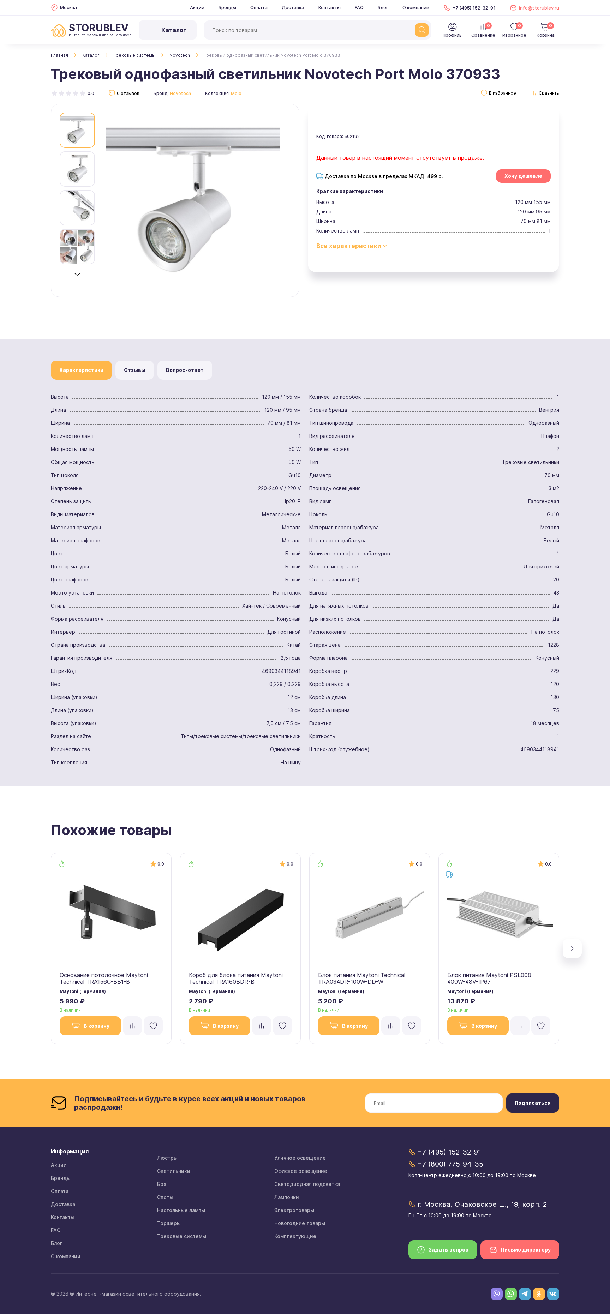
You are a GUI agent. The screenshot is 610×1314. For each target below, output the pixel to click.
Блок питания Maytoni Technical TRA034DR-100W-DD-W (361, 978)
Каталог (91, 55)
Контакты (329, 7)
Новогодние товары (299, 1223)
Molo (236, 93)
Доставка (293, 7)
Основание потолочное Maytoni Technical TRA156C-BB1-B (104, 978)
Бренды (227, 7)
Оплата (259, 7)
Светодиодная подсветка (307, 1184)
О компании (415, 7)
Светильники (173, 1171)
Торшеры (169, 1223)
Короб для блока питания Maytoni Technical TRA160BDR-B (236, 978)
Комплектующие (295, 1236)
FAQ (359, 7)
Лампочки (286, 1197)
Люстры (167, 1158)
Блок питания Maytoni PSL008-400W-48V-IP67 (490, 978)
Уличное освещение (300, 1158)
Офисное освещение (300, 1171)
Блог (383, 7)
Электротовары (294, 1210)
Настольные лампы (181, 1210)
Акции (197, 7)
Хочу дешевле (523, 176)
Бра (161, 1184)
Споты (165, 1197)
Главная (59, 55)
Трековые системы (134, 55)
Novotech (179, 55)
